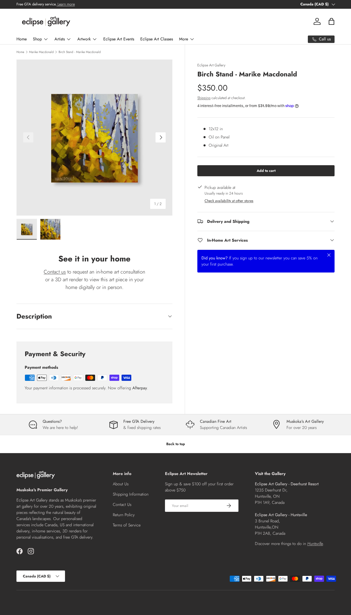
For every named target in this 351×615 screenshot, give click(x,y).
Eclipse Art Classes (156, 39)
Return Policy (124, 515)
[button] (331, 21)
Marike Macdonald (41, 52)
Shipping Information (131, 494)
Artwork (84, 39)
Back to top (175, 443)
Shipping (203, 97)
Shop (37, 39)
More (183, 39)
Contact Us (122, 504)
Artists (59, 39)
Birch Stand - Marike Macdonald (80, 52)
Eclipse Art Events (118, 39)
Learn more (66, 4)
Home (21, 39)
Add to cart (266, 170)
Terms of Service (127, 525)
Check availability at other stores (229, 200)
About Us (120, 484)
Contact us (55, 272)
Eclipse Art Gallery (211, 65)
